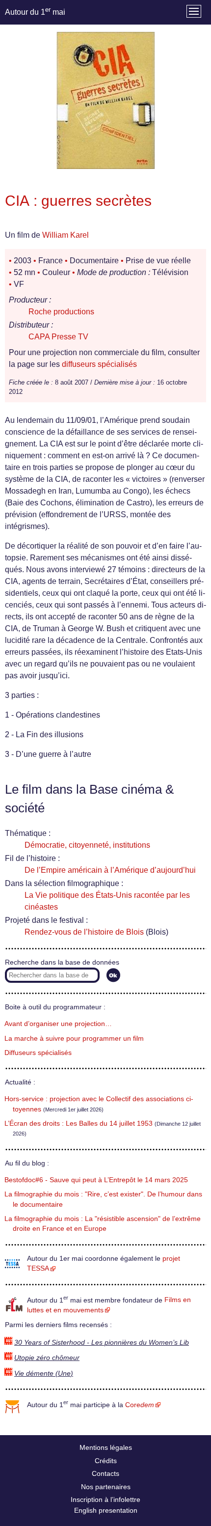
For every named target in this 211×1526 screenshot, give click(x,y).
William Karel (65, 235)
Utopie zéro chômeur (46, 1357)
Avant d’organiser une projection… (58, 1023)
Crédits (106, 1461)
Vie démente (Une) (43, 1373)
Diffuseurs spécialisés (38, 1052)
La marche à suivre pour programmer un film (74, 1038)
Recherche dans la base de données (62, 962)
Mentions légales (105, 1447)
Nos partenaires (106, 1487)
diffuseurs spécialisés (99, 364)
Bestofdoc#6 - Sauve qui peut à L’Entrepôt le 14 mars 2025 (96, 1180)
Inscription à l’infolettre (105, 1499)
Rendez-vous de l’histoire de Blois (84, 932)
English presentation (105, 1510)
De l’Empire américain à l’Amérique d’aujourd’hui (110, 870)
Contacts (105, 1473)
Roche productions (61, 311)
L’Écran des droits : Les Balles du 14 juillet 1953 (78, 1123)
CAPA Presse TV (58, 337)
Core (139, 1405)
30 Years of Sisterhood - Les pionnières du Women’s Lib (101, 1342)
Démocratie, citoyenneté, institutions (87, 845)
